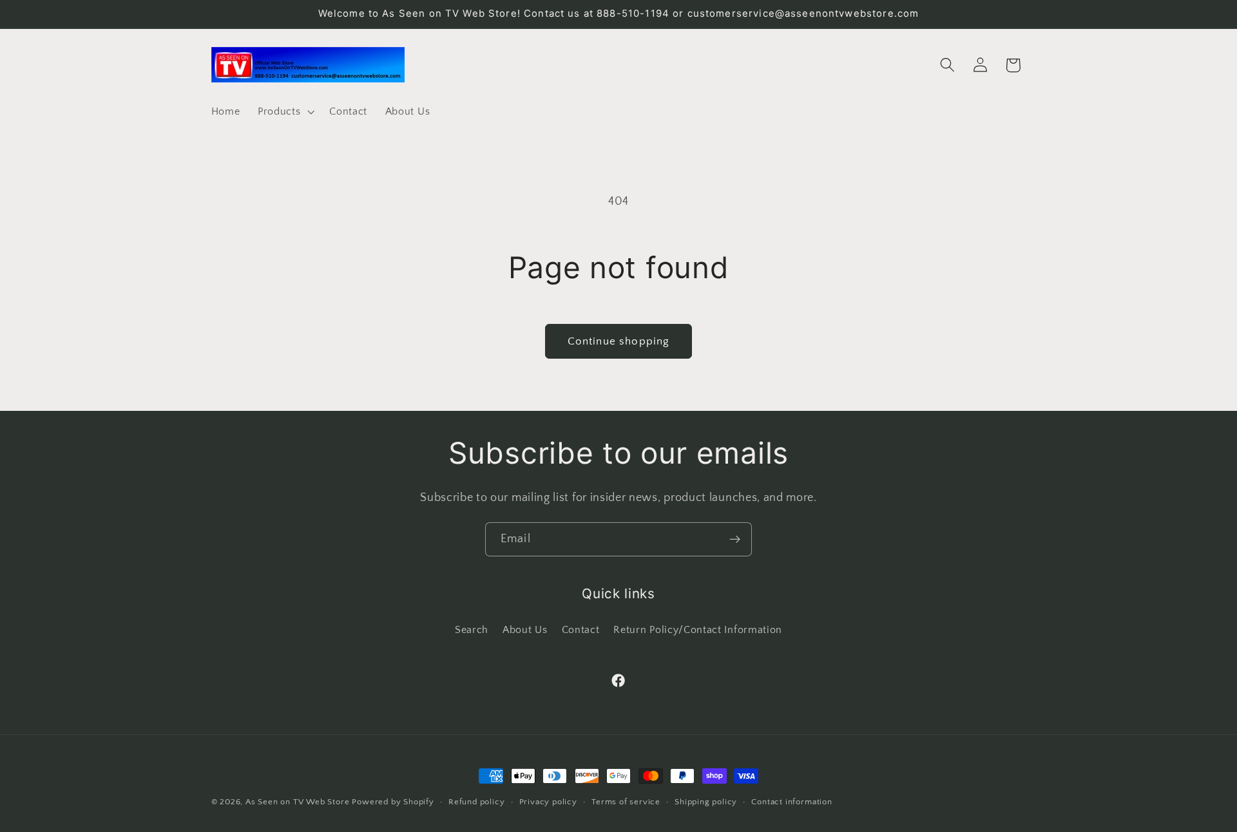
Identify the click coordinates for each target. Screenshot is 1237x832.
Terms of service (625, 801)
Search (471, 629)
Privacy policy (548, 801)
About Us (525, 629)
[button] (284, 111)
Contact (581, 629)
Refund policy (476, 801)
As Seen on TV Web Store (297, 801)
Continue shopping (619, 341)
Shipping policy (706, 801)
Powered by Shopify (393, 801)
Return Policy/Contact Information (697, 629)
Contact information (791, 801)
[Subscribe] (734, 539)
